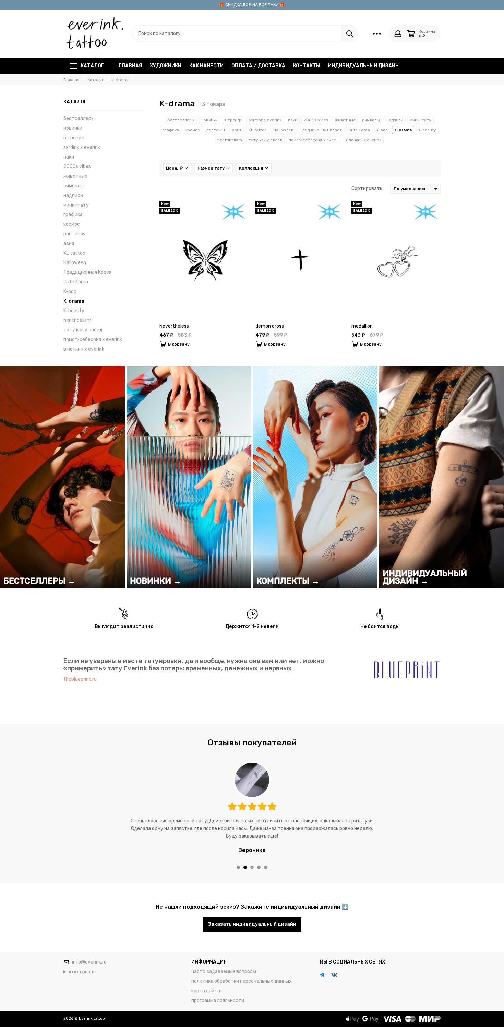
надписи (73, 195)
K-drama (73, 301)
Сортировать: (367, 188)
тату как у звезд (83, 330)
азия (68, 243)
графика (73, 215)
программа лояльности (217, 993)
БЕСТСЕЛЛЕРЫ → (39, 581)
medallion (362, 326)
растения (74, 234)
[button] (238, 860)
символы (73, 186)
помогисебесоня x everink (92, 339)
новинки (72, 128)
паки (68, 157)
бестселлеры (79, 118)
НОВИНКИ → (155, 581)
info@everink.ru (89, 954)
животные (75, 176)
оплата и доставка (258, 66)
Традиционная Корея (87, 272)
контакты (306, 66)
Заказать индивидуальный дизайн (252, 917)
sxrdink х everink (81, 147)
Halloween (74, 263)
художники (165, 66)
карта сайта (205, 983)
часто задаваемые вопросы (223, 964)
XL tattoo (74, 253)
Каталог (92, 66)
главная (130, 66)
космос (71, 224)
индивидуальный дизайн (363, 66)
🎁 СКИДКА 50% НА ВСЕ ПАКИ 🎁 (252, 4)
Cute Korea (75, 282)
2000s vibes (77, 167)
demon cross (269, 326)
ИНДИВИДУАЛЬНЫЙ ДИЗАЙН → (425, 577)
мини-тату (76, 205)
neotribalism (77, 320)
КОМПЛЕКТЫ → (288, 581)
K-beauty (73, 311)
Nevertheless (174, 326)
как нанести (206, 66)
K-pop (69, 291)
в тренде (73, 138)
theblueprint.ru (80, 679)
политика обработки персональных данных (241, 974)
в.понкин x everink (83, 349)
